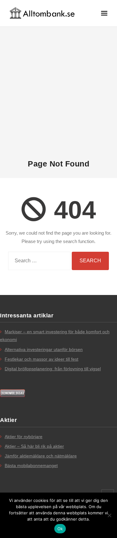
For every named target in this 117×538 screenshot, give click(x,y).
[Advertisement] (58, 93)
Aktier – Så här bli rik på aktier (34, 446)
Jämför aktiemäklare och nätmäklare (41, 455)
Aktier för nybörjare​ (23, 436)
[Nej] (109, 515)
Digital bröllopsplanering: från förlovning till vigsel (53, 368)
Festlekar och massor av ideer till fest (41, 359)
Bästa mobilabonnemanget (31, 465)
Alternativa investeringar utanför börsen (44, 349)
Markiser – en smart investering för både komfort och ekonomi (55, 335)
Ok (60, 528)
